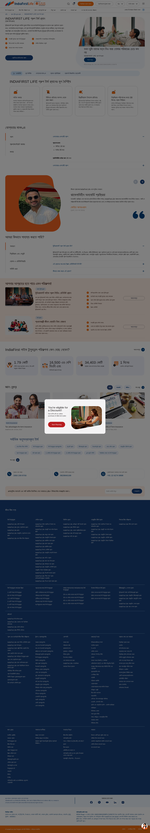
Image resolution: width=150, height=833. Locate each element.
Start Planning (56, 424)
